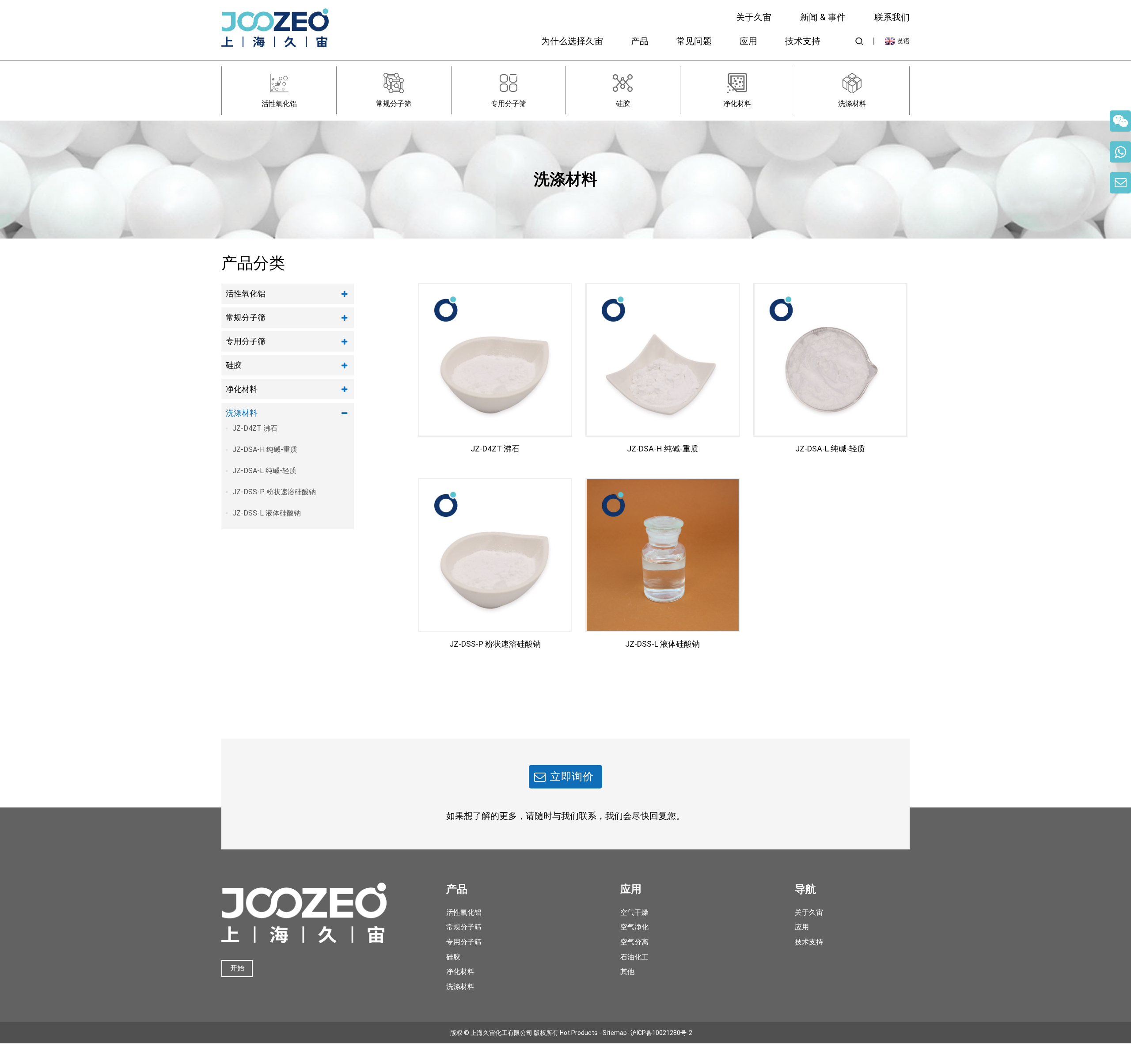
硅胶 (234, 365)
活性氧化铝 (246, 293)
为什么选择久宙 (572, 41)
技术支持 (802, 41)
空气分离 (634, 942)
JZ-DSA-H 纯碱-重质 (264, 449)
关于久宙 (753, 17)
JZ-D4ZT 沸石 (254, 428)
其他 (627, 971)
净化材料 (242, 389)
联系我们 (892, 17)
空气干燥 (634, 912)
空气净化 (634, 927)
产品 (640, 41)
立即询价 (572, 776)
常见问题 (694, 41)
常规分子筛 (246, 317)
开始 (237, 968)
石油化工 (634, 957)
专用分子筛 (246, 341)
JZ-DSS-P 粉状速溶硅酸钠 (274, 492)
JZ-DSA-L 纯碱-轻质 (264, 470)
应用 (748, 41)
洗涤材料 (242, 412)
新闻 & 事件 (823, 17)
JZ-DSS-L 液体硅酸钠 (266, 513)
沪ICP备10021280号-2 (661, 1032)
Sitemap (615, 1032)
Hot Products (579, 1032)
